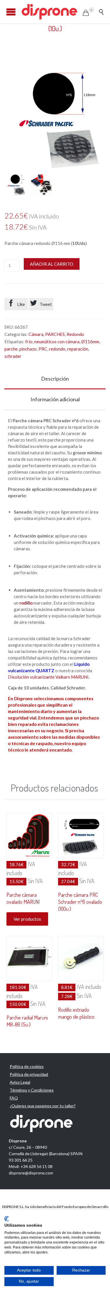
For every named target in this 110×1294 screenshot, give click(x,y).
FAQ (14, 1097)
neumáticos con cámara (56, 341)
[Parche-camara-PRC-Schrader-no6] (15, 185)
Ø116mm (90, 341)
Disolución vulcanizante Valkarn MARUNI (48, 677)
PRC (42, 348)
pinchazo (28, 348)
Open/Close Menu (11, 12)
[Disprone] (52, 11)
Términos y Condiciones (32, 1090)
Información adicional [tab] (55, 399)
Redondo (75, 334)
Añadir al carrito (51, 264)
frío (29, 341)
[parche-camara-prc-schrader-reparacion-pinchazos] (42, 185)
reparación (77, 348)
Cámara (35, 334)
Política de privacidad (29, 1074)
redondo (57, 348)
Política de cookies (27, 1066)
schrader (12, 356)
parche (11, 348)
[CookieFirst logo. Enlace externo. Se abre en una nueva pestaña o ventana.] (6, 1218)
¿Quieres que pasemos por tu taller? (43, 1105)
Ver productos (27, 919)
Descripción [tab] (55, 378)
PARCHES (55, 334)
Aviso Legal (20, 1082)
